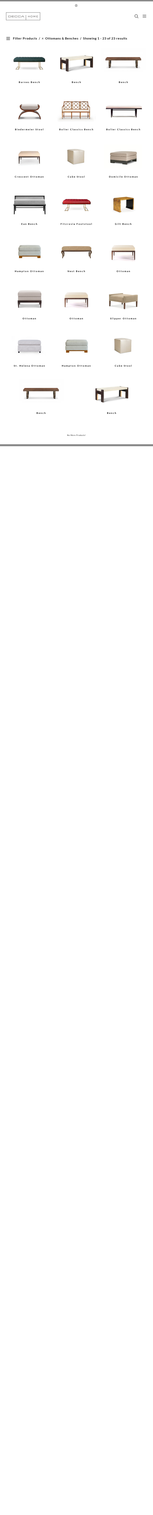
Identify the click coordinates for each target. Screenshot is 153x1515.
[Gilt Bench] (123, 204)
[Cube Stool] (76, 157)
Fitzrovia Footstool (76, 223)
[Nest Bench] (76, 251)
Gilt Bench (123, 223)
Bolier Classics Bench (76, 129)
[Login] (76, 5)
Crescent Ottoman (29, 176)
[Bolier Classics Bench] (76, 109)
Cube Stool (76, 176)
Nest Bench (77, 271)
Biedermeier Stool (29, 129)
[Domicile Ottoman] (123, 157)
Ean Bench (29, 223)
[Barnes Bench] (29, 62)
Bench (76, 82)
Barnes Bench (29, 82)
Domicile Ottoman (123, 176)
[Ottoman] (123, 251)
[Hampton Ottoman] (29, 251)
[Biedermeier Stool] (29, 109)
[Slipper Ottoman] (123, 298)
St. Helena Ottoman (29, 365)
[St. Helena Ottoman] (29, 346)
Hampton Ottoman (29, 271)
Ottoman (124, 271)
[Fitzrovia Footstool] (76, 204)
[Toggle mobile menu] (145, 16)
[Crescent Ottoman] (29, 157)
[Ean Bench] (29, 204)
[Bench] (76, 62)
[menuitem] (76, 5)
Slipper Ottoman (123, 318)
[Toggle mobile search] (136, 16)
